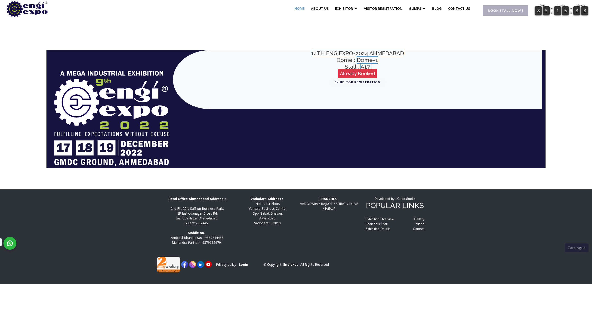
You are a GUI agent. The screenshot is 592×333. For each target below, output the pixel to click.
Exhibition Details (377, 229)
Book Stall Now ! (505, 11)
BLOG (437, 8)
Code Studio (406, 198)
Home (299, 8)
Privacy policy (226, 264)
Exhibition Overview (379, 219)
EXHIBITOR (344, 8)
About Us (320, 8)
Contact (418, 229)
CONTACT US (459, 8)
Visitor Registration (383, 8)
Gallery (419, 219)
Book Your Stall (376, 224)
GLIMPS (415, 8)
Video (420, 224)
